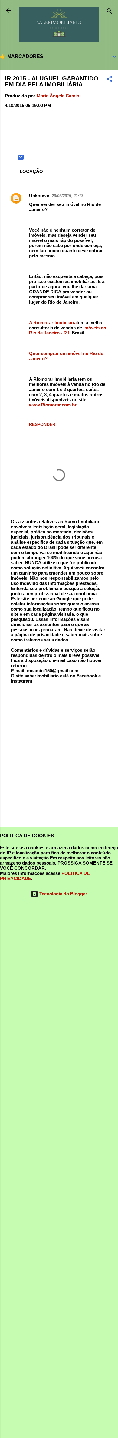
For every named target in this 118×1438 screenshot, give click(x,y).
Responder (42, 424)
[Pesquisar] (109, 12)
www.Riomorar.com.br (53, 404)
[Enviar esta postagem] (20, 159)
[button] (109, 80)
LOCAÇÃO (31, 171)
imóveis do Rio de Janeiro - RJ (67, 330)
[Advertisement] (59, 758)
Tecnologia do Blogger (62, 893)
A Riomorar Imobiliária (53, 322)
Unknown (39, 195)
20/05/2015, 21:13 (67, 196)
